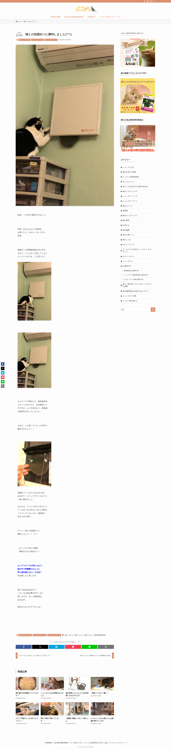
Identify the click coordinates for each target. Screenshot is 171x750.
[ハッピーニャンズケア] (85, 8)
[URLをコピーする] (106, 647)
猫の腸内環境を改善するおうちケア (136, 291)
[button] (24, 647)
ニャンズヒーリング (37, 39)
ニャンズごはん (128, 167)
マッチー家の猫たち (130, 301)
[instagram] (147, 1)
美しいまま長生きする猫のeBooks (135, 186)
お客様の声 (127, 266)
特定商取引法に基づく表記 (99, 743)
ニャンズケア (128, 261)
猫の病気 (126, 220)
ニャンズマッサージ (51, 39)
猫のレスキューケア (24, 39)
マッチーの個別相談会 (131, 177)
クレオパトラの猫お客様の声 (133, 279)
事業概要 (49, 743)
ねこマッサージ (128, 256)
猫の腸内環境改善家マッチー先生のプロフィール (70, 743)
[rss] (150, 1)
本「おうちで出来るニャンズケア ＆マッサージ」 (138, 250)
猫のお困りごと (128, 235)
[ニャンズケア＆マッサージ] (137, 52)
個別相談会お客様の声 (131, 270)
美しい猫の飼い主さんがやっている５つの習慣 (137, 285)
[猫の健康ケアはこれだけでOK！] (137, 95)
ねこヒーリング (128, 244)
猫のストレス (128, 206)
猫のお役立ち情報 (129, 172)
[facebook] (144, 1)
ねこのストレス (128, 182)
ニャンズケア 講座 (129, 296)
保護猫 (125, 211)
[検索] (153, 1)
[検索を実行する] (153, 309)
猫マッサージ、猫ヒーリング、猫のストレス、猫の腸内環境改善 (85, 635)
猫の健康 (126, 230)
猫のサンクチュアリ (130, 215)
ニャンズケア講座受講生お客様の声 (136, 275)
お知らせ (126, 225)
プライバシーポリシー (117, 743)
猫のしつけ (127, 240)
